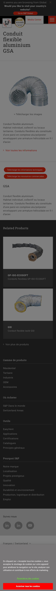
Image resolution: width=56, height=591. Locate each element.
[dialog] (28, 568)
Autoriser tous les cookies (28, 586)
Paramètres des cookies (28, 578)
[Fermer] (6, 555)
